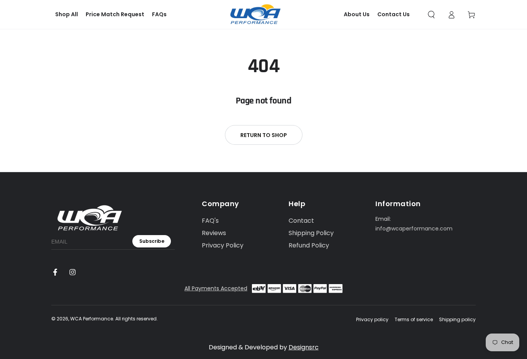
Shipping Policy (311, 233)
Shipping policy (457, 320)
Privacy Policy (222, 245)
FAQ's (210, 220)
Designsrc (304, 347)
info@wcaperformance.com (414, 228)
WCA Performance (91, 318)
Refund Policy (309, 245)
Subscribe (151, 241)
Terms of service (414, 320)
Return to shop (263, 135)
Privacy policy (372, 320)
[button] (431, 14)
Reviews (214, 233)
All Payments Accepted (215, 288)
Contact (301, 220)
